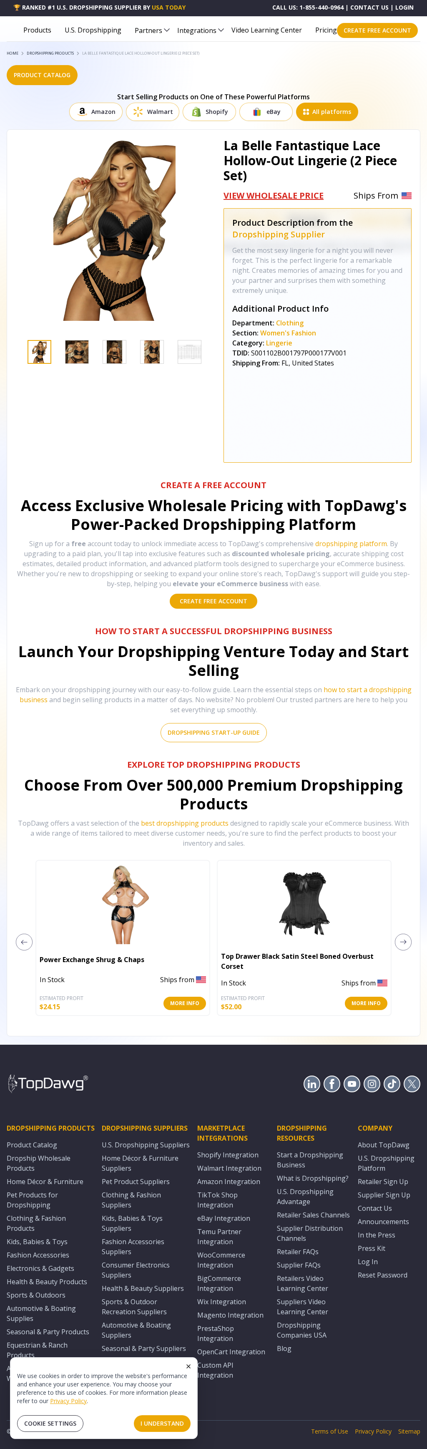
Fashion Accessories (38, 1255)
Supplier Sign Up (384, 1195)
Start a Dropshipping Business (310, 1159)
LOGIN (404, 7)
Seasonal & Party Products (48, 1331)
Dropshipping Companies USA (302, 1330)
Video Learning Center (266, 30)
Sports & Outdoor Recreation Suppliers (134, 1306)
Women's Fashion (288, 333)
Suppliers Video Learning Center (302, 1306)
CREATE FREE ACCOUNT (377, 30)
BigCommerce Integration (219, 1283)
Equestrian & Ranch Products (37, 1350)
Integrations (196, 30)
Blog (284, 1348)
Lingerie (279, 343)
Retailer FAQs (298, 1251)
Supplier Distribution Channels (310, 1233)
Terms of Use (329, 1431)
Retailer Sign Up (383, 1181)
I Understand (162, 1423)
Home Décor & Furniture (45, 1181)
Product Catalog (32, 1144)
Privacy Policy (68, 1401)
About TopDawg (383, 1144)
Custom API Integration (215, 1370)
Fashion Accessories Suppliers (133, 1246)
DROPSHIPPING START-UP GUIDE (214, 732)
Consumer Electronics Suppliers (136, 1270)
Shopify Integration (228, 1154)
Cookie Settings (50, 1423)
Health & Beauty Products (47, 1281)
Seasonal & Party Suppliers (144, 1348)
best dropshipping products (185, 823)
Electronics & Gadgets (40, 1268)
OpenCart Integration (231, 1351)
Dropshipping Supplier (278, 234)
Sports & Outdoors (36, 1295)
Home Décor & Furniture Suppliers (140, 1163)
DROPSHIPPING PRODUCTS (50, 53)
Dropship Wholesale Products (38, 1163)
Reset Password (382, 1275)
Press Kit (371, 1248)
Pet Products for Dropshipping (32, 1200)
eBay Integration (223, 1218)
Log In (368, 1261)
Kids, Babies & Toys (37, 1241)
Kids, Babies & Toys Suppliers (132, 1223)
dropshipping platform (351, 543)
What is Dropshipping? (313, 1178)
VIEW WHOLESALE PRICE (274, 195)
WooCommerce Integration (221, 1260)
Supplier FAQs (299, 1265)
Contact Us (375, 1208)
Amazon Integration (228, 1181)
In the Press (376, 1235)
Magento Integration (230, 1315)
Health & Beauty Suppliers (143, 1288)
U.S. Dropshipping (93, 30)
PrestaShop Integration (215, 1333)
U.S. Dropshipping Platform (386, 1163)
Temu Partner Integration (219, 1236)
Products (37, 30)
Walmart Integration (229, 1168)
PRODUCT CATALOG (42, 75)
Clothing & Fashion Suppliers (131, 1200)
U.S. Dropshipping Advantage (305, 1196)
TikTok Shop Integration (217, 1200)
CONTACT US (369, 7)
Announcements (383, 1221)
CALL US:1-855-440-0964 (308, 7)
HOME (12, 53)
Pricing (326, 30)
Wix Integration (221, 1301)
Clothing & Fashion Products (36, 1223)
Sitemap (409, 1431)
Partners (148, 30)
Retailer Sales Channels (313, 1215)
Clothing (290, 323)
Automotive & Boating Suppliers (136, 1330)
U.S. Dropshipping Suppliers (146, 1144)
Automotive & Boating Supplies (41, 1313)
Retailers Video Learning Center (302, 1283)
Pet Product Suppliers (136, 1181)
